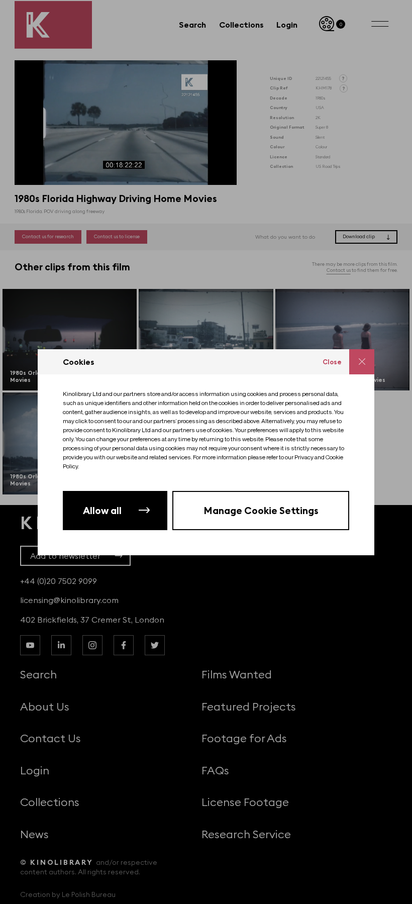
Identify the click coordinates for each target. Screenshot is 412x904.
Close (332, 362)
